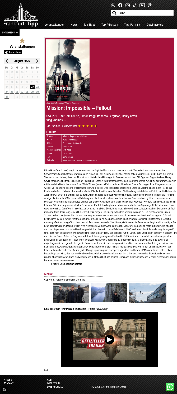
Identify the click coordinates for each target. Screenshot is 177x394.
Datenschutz (55, 386)
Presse (7, 380)
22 (32, 87)
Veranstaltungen (54, 24)
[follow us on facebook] (114, 6)
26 (17, 92)
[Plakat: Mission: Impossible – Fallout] (68, 100)
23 (37, 87)
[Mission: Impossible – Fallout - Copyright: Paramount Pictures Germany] (71, 295)
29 (32, 92)
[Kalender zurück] (7, 61)
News (74, 24)
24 (7, 92)
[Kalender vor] (37, 61)
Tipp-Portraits (132, 24)
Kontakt (8, 383)
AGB (49, 380)
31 (7, 96)
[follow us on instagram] (128, 6)
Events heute (15, 52)
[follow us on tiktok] (136, 6)
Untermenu (8, 32)
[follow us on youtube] (143, 6)
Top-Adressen (109, 24)
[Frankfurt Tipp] (20, 27)
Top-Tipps (89, 24)
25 (12, 92)
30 (37, 92)
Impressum (53, 383)
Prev (57, 293)
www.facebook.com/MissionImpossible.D (80, 160)
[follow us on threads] (151, 6)
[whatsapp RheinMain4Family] (170, 387)
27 (22, 92)
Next (162, 293)
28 (27, 92)
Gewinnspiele (155, 24)
